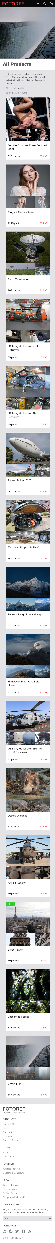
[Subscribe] (50, 1218)
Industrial (10, 80)
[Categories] (38, 3)
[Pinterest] (10, 1231)
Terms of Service (11, 1185)
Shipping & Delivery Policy (16, 1197)
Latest (27, 74)
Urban (9, 83)
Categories (8, 1132)
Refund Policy (10, 1193)
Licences (7, 1136)
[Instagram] (4, 1231)
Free (8, 77)
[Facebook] (23, 1231)
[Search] (44, 3)
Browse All (8, 1124)
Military (20, 80)
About (6, 1152)
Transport (40, 80)
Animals (29, 77)
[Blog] (29, 1231)
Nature (29, 80)
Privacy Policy (10, 1189)
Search (6, 1128)
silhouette (18, 88)
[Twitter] (17, 1231)
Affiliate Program (11, 1168)
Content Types (10, 1140)
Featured (37, 74)
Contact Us (8, 1156)
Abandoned (18, 77)
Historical (40, 77)
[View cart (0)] (51, 3)
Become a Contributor (14, 1173)
